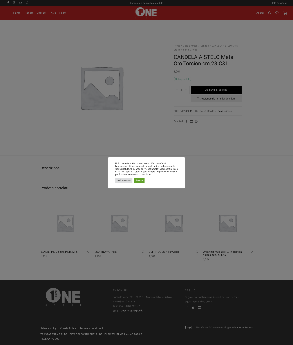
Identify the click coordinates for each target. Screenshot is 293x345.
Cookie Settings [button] (124, 180)
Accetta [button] (139, 180)
